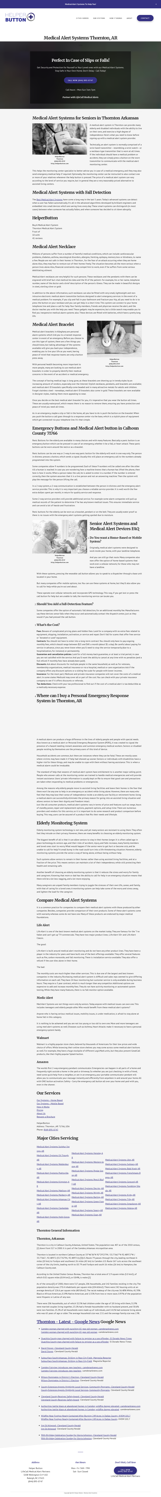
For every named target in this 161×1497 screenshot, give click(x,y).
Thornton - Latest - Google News (68, 1321)
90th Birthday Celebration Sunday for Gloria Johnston (66, 1438)
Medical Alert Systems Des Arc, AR (88, 1188)
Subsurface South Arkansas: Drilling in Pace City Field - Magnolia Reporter (76, 1357)
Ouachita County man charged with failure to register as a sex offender (75, 1341)
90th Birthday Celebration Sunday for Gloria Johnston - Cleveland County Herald (78, 1435)
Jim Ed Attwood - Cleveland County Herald (61, 1425)
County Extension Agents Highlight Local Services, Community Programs (75, 1390)
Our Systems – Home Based (50, 1100)
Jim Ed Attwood (48, 1428)
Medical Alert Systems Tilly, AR (119, 1199)
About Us (41, 1113)
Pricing (40, 1110)
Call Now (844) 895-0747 (80, 80)
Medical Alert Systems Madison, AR (53, 1190)
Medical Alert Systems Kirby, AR (120, 1195)
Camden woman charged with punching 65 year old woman (69, 1332)
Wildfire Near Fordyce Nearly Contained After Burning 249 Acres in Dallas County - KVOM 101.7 (85, 1415)
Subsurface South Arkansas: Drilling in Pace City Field (66, 1361)
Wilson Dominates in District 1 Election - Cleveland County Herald (72, 1377)
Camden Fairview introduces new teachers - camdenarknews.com (72, 1367)
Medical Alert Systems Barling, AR (88, 1197)
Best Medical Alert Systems (49, 199)
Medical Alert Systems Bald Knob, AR (122, 1168)
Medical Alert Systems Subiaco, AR (121, 1164)
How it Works (43, 1106)
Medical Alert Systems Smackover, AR (123, 1203)
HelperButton (21, 17)
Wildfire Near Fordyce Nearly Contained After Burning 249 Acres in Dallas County (79, 1419)
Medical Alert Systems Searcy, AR (87, 1210)
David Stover (47, 1351)
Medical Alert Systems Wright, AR (87, 1192)
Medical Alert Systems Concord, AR (121, 1181)
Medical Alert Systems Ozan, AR (87, 1214)
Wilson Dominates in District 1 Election (60, 1380)
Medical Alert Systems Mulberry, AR (53, 1195)
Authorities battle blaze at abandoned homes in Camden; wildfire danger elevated (80, 1409)
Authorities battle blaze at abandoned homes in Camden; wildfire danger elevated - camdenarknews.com (90, 1406)
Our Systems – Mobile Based (50, 1103)
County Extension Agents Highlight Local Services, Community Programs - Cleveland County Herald (87, 1386)
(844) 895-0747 (51, 1129)
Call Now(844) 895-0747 (125, 1470)
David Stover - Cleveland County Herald (59, 1348)
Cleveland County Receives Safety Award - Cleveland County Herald (72, 1396)
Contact (145, 18)
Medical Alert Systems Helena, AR (121, 1208)
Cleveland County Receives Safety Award (60, 1399)
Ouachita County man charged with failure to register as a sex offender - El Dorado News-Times (86, 1338)
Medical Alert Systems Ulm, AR (119, 1159)
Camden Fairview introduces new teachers (61, 1370)
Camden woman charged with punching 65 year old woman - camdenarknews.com (80, 1328)
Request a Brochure (46, 1116)
